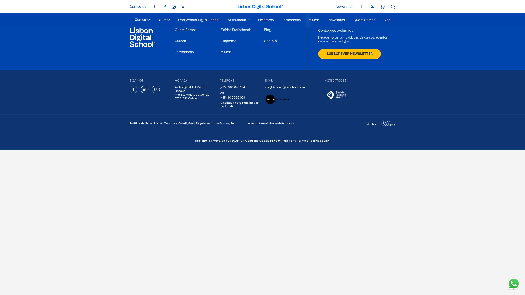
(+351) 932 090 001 (232, 97)
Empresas (266, 20)
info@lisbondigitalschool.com (285, 87)
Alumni (314, 20)
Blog (386, 20)
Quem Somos (364, 20)
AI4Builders (237, 20)
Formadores (291, 20)
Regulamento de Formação (215, 123)
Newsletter (344, 6)
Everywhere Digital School (198, 20)
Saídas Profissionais (236, 30)
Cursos (164, 20)
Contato (270, 41)
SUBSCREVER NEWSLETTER (349, 54)
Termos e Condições (179, 123)
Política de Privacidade (146, 123)
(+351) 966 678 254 (232, 87)
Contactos (138, 6)
